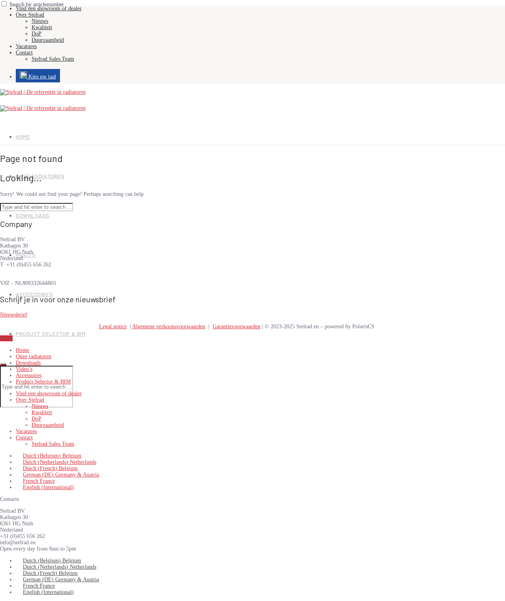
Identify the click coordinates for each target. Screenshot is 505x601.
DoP (36, 34)
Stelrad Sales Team (53, 59)
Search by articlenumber (36, 4)
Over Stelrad (30, 15)
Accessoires (28, 375)
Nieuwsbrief (13, 315)
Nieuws (40, 21)
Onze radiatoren (33, 356)
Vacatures (26, 46)
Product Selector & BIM (50, 333)
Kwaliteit (42, 27)
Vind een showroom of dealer (49, 8)
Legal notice (113, 326)
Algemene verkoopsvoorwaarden (168, 326)
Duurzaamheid (48, 40)
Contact (24, 53)
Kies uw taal (41, 77)
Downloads (33, 215)
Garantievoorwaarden (236, 326)
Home (23, 136)
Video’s (24, 369)
